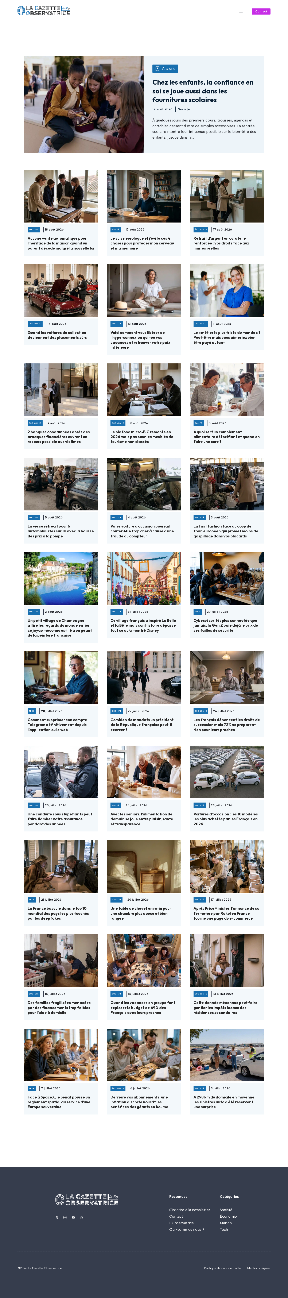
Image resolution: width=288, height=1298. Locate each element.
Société (226, 1210)
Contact (261, 11)
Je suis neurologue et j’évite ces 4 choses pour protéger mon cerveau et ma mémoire (142, 243)
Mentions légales (259, 1268)
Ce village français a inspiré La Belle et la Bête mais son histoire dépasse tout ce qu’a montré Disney (143, 625)
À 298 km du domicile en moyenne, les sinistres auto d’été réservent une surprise (225, 1102)
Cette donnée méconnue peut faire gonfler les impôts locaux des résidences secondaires (225, 1007)
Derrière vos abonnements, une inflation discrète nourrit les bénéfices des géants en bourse (139, 1102)
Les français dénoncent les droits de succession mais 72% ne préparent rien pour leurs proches (227, 724)
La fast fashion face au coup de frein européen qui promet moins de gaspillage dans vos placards (226, 531)
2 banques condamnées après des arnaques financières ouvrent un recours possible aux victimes (59, 436)
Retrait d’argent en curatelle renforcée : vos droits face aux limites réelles (221, 243)
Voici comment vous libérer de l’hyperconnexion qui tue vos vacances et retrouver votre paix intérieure (140, 340)
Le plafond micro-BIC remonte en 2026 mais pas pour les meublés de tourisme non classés (141, 436)
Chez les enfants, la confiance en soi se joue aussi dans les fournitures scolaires (202, 91)
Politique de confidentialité (222, 1268)
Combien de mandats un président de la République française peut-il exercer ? (142, 724)
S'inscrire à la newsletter (189, 1210)
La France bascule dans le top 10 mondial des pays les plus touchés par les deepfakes (58, 913)
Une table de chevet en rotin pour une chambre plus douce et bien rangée (140, 913)
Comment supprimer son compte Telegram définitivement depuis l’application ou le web (57, 724)
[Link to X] (56, 1217)
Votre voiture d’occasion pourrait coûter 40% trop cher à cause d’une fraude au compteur (142, 531)
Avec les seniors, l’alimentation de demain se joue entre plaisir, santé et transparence (141, 819)
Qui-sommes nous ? (186, 1229)
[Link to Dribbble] (81, 1217)
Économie (228, 1216)
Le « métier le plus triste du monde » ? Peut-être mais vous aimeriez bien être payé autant (227, 337)
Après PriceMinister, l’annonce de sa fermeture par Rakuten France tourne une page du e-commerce (227, 913)
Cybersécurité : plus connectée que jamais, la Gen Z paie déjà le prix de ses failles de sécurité (226, 625)
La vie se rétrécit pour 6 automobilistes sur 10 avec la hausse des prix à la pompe (61, 531)
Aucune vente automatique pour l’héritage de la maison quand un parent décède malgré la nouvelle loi (61, 243)
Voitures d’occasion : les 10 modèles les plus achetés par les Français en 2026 (226, 819)
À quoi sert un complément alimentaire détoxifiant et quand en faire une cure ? (227, 436)
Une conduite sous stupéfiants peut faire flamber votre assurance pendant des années (60, 819)
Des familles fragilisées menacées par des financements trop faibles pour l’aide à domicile (59, 1007)
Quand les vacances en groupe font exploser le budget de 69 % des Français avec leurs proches (142, 1007)
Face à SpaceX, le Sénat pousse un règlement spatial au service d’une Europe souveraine (59, 1102)
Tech (224, 1229)
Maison (226, 1223)
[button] (241, 11)
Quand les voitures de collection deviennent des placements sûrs (57, 335)
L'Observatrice (181, 1223)
